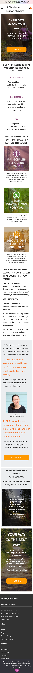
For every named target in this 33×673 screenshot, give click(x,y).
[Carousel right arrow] (27, 507)
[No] (31, 666)
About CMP (5, 619)
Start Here (16, 49)
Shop (3, 630)
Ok (17, 670)
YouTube (4, 655)
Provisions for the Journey (10, 616)
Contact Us (5, 659)
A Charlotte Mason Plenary (15, 9)
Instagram (5, 652)
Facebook (4, 649)
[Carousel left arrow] (5, 507)
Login (3, 633)
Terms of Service (7, 639)
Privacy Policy (6, 636)
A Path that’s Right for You (10, 613)
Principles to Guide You (9, 610)
